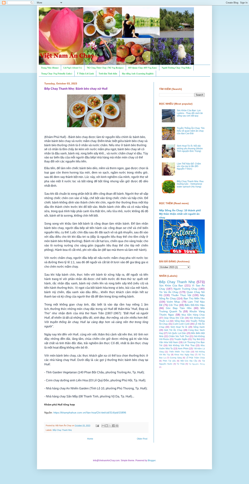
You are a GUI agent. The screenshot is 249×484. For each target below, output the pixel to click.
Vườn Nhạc (173, 301)
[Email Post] (97, 425)
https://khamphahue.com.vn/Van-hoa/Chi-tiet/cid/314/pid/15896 (89, 412)
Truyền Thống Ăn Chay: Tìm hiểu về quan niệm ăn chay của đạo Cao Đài (191, 131)
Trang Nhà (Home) (50, 67)
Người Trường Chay (185, 288)
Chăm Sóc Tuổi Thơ (179, 336)
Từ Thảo (180, 364)
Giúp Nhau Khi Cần (174, 318)
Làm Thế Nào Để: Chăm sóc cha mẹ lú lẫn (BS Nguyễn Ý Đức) (189, 166)
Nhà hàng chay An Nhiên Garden (67, 388)
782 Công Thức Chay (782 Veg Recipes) (105, 67)
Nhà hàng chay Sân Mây (62, 396)
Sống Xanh (199, 327)
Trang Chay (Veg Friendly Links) (56, 73)
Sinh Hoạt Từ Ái (178, 327)
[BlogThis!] (106, 425)
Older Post (142, 439)
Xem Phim (183, 348)
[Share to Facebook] (113, 425)
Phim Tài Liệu (169, 361)
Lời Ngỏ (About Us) (72, 67)
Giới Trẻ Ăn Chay (173, 330)
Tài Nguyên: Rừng (197, 364)
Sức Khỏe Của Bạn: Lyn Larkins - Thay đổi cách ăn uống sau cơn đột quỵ (190, 113)
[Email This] (103, 425)
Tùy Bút (196, 339)
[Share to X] (110, 425)
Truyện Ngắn (180, 339)
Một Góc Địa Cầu (188, 361)
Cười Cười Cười (181, 324)
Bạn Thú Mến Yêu (194, 298)
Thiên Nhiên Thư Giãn (179, 352)
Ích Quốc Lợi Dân (177, 333)
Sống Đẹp (179, 321)
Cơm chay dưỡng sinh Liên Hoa (67, 380)
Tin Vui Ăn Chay (168, 292)
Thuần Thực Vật (181, 295)
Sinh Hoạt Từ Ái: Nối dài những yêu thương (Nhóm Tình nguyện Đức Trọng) (190, 148)
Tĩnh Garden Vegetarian (61, 372)
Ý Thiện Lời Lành (85, 73)
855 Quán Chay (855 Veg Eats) (142, 67)
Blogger (151, 460)
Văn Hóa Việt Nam (168, 342)
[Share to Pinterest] (117, 425)
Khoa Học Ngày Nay (184, 354)
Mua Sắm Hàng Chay (193, 315)
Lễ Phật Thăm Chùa (195, 358)
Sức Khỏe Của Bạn (171, 285)
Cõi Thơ (173, 305)
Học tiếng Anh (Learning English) (138, 73)
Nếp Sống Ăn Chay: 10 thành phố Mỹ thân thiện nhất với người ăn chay (180, 214)
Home (90, 439)
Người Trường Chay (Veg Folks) (176, 67)
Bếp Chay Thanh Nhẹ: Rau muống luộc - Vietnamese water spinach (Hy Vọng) (190, 184)
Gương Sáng (176, 358)
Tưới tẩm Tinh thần (108, 73)
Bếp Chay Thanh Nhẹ (62, 430)
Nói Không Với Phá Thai (182, 345)
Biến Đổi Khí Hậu (195, 305)
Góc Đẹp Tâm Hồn (179, 308)
